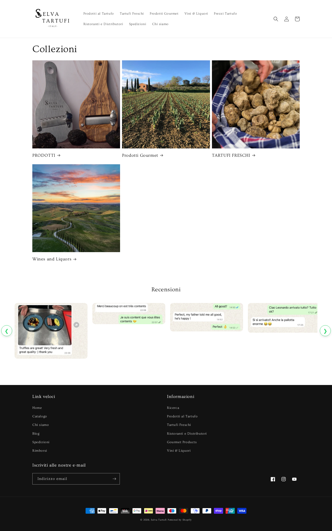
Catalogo (39, 416)
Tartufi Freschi (179, 425)
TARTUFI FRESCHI (231, 155)
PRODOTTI (43, 155)
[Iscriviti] (114, 479)
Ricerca (173, 408)
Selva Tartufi (159, 519)
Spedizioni (41, 442)
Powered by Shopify (180, 519)
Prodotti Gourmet (140, 155)
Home (37, 408)
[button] (276, 19)
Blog (35, 434)
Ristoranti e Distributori (187, 434)
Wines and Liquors (51, 259)
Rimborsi (39, 451)
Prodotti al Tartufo (182, 416)
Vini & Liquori (179, 451)
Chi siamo (40, 425)
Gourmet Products (182, 442)
